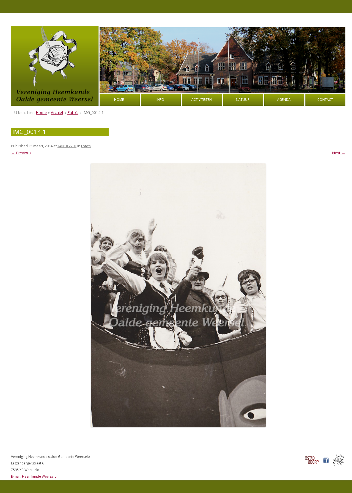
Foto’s (72, 112)
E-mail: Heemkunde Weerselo (34, 476)
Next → (338, 152)
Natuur (242, 99)
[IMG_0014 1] (178, 295)
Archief (57, 112)
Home (119, 99)
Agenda (284, 99)
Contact (325, 99)
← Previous (21, 152)
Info (160, 99)
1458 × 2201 (66, 145)
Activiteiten (201, 99)
